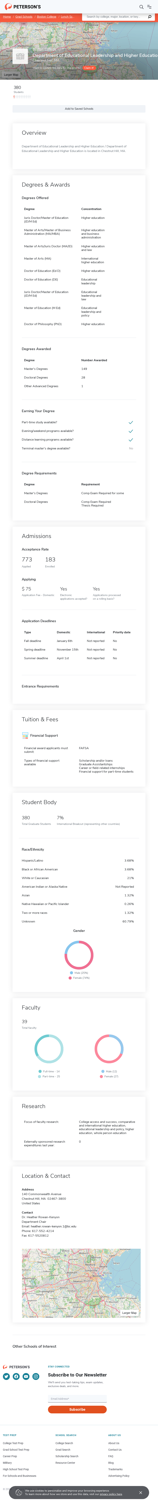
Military (7, 1462)
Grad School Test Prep (16, 1449)
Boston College (46, 17)
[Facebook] (16, 1376)
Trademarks (115, 1469)
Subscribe (77, 1409)
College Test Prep (13, 1443)
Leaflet (112, 24)
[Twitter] (6, 1376)
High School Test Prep (16, 1469)
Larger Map (11, 74)
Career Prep (10, 1456)
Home (7, 17)
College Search (64, 1443)
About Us (113, 1443)
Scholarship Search (66, 1456)
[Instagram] (35, 1376)
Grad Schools (23, 17)
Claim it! (89, 68)
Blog (111, 1462)
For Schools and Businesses (19, 1475)
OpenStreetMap (131, 24)
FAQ (110, 1456)
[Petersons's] (23, 6)
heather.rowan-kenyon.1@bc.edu (53, 1226)
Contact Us (115, 1449)
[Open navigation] (149, 7)
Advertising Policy (118, 1475)
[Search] (141, 7)
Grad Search (62, 1449)
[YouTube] (26, 1376)
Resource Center (65, 1462)
